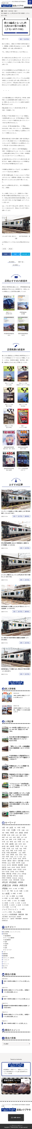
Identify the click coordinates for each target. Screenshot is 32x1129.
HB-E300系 (16, 880)
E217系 (9, 865)
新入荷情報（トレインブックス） (12, 932)
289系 (10, 839)
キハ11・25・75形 (7, 891)
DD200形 (4, 860)
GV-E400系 (4, 880)
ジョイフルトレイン (10, 909)
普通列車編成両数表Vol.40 (23, 334)
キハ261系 (5, 905)
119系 (22, 830)
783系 (24, 848)
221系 (17, 835)
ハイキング (6, 959)
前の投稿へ (12, 262)
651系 (3, 846)
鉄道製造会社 (5, 920)
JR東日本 (6, 885)
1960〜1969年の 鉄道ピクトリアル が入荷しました (21, 696)
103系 (18, 827)
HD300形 (22, 880)
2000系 (12, 854)
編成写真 (12, 918)
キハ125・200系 (14, 898)
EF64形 (22, 871)
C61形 (7, 858)
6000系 (20, 854)
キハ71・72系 (5, 896)
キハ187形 (11, 903)
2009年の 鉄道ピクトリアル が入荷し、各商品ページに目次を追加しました (21, 709)
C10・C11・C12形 (18, 856)
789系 (11, 850)
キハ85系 (12, 896)
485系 (11, 844)
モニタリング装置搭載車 (9, 914)
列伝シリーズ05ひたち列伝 (9, 384)
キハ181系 (14, 900)
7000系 (25, 854)
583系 (24, 844)
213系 (8, 835)
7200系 (3, 856)
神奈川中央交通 (12, 916)
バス (4, 952)
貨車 (6, 948)
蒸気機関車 (8, 940)
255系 (18, 837)
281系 (26, 837)
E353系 (18, 867)
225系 (3, 837)
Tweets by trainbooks (16, 1059)
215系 (12, 835)
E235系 (26, 865)
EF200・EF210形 (7, 876)
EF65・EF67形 (6, 874)
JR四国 (20, 882)
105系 (23, 827)
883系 (24, 852)
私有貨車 (19, 916)
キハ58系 (13, 893)
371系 (3, 842)
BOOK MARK (25, 254)
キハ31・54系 (18, 891)
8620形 (11, 856)
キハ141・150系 (6, 900)
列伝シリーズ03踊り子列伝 (9, 405)
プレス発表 (17, 912)
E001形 (9, 863)
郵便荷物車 (25, 918)
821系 (20, 852)
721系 (8, 848)
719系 (3, 848)
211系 (4, 835)
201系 (16, 832)
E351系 (13, 867)
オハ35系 (15, 888)
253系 (14, 837)
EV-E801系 (20, 878)
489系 (16, 844)
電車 (21, 39)
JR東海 (15, 885)
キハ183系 (21, 900)
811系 (15, 850)
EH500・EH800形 (6, 878)
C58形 (3, 858)
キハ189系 (17, 903)
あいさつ (5, 965)
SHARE (5, 254)
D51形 (10, 858)
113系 (8, 830)
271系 (22, 837)
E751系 (24, 869)
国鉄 (26, 914)
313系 (19, 839)
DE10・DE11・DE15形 (15, 860)
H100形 (10, 880)
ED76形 (12, 871)
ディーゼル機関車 (9, 938)
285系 (3, 839)
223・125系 (23, 835)
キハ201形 (23, 903)
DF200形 (4, 863)
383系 (15, 841)
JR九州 (10, 249)
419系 (27, 841)
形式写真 (26, 39)
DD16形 (19, 858)
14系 (7, 827)
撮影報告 (27, 516)
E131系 (4, 865)
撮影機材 (5, 956)
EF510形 (15, 876)
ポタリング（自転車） (9, 957)
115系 (13, 830)
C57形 (24, 856)
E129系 (23, 863)
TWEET (15, 254)
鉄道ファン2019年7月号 (9, 313)
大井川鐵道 (5, 916)
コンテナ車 (13, 907)
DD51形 (24, 858)
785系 (3, 850)
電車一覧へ (21, 262)
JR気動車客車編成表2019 (9, 334)
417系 (23, 841)
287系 (6, 839)
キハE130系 (25, 905)
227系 (7, 837)
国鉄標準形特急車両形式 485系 (9, 469)
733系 (16, 848)
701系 (17, 846)
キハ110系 (19, 896)
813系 (20, 851)
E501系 (23, 867)
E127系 (18, 863)
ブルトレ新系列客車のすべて (23, 469)
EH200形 (21, 876)
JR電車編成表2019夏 (23, 313)
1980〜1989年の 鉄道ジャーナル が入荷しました (16, 999)
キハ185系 (5, 903)
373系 (7, 841)
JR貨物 (5, 888)
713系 (25, 846)
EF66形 (14, 874)
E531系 (4, 869)
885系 (3, 854)
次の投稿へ (16, 265)
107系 (3, 830)
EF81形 (24, 874)
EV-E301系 (14, 878)
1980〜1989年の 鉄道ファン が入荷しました (15, 1023)
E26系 (13, 863)
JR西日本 (23, 885)
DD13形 (15, 858)
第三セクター (5, 918)
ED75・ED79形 (5, 871)
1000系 (7, 854)
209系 (26, 832)
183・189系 (5, 833)
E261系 (8, 867)
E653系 (9, 869)
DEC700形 (27, 860)
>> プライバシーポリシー (16, 1125)
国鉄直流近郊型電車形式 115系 (23, 448)
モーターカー (8, 950)
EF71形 (19, 873)
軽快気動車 (19, 918)
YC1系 (10, 888)
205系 (21, 832)
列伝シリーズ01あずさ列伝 (9, 426)
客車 (6, 946)
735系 (20, 848)
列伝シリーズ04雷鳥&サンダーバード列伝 (23, 384)
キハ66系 (19, 893)
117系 (18, 830)
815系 (24, 850)
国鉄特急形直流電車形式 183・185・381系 (9, 448)
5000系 (16, 854)
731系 (12, 848)
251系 (10, 837)
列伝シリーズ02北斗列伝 (23, 405)
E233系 (20, 865)
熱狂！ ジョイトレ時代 (23, 426)
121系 (27, 830)
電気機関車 (8, 936)
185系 (12, 832)
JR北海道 (13, 882)
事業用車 (21, 914)
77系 (15, 827)
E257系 (4, 867)
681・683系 (10, 846)
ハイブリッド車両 (7, 912)
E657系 (14, 869)
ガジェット (6, 963)
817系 (4, 249)
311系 (14, 839)
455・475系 (5, 844)
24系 (11, 827)
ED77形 (16, 871)
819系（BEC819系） (12, 852)
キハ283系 (18, 905)
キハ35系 (26, 891)
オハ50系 (20, 888)
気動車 (6, 944)
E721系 (19, 869)
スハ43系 (21, 909)
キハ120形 (5, 898)
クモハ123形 (5, 907)
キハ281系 (12, 905)
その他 (5, 967)
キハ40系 (5, 893)
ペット (5, 961)
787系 (7, 850)
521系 (20, 844)
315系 (24, 839)
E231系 (14, 865)
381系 (11, 842)
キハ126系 (22, 898)
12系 (3, 827)
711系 (21, 846)
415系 (19, 842)
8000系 (7, 856)
